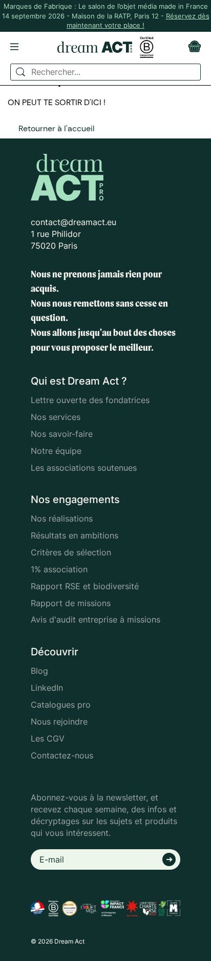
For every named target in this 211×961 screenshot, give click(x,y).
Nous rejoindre (59, 721)
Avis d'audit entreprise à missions (95, 619)
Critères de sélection (71, 552)
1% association (59, 569)
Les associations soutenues (84, 468)
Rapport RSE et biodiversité (85, 586)
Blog (39, 671)
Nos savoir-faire (62, 434)
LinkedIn (47, 688)
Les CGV (48, 738)
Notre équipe (56, 451)
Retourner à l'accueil (56, 128)
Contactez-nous (62, 755)
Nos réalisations (62, 518)
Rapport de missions (71, 603)
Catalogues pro (61, 704)
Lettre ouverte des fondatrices (90, 400)
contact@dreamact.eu (73, 222)
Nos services (55, 417)
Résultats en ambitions (74, 535)
